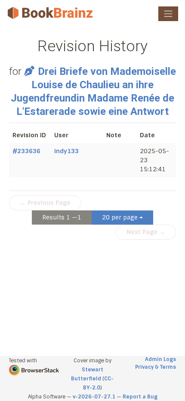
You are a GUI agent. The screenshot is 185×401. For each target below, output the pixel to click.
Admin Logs (160, 359)
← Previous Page (45, 203)
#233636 (26, 151)
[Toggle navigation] (168, 13)
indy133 (66, 151)
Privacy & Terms (155, 367)
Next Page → (145, 232)
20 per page (120, 217)
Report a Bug (140, 396)
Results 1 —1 (61, 217)
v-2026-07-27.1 (94, 396)
